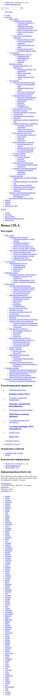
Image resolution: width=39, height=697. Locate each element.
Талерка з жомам (19, 153)
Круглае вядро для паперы (22, 109)
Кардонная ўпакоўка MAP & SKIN (21, 198)
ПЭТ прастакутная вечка (26, 92)
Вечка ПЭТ (21, 105)
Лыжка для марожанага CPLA (24, 280)
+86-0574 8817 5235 (12, 467)
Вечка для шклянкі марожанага (24, 74)
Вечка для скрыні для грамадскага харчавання (26, 130)
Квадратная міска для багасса (23, 142)
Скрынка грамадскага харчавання (25, 124)
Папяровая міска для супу (22, 54)
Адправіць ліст (6, 491)
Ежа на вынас (14, 81)
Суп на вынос (14, 53)
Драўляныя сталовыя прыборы (24, 187)
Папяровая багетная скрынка (23, 116)
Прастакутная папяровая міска (24, 82)
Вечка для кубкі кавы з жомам (24, 248)
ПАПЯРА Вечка (23, 107)
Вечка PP (20, 62)
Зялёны (7, 204)
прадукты (8, 17)
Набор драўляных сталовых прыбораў (22, 377)
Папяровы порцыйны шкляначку (25, 168)
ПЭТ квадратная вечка (25, 150)
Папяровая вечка (23, 58)
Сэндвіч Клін (18, 114)
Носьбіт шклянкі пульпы (26, 39)
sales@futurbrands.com (12, 4)
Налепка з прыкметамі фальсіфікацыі (22, 193)
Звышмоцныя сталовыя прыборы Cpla (22, 370)
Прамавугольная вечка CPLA (23, 289)
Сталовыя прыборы (16, 176)
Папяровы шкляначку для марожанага (22, 275)
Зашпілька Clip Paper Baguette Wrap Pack (23, 319)
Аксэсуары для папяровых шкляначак (22, 250)
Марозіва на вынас (15, 64)
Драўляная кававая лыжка (26, 51)
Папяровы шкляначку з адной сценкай (25, 24)
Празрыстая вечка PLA (25, 99)
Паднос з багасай (19, 155)
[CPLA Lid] (14, 432)
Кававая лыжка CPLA (25, 49)
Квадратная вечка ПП (25, 152)
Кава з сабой (13, 19)
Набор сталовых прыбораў (22, 185)
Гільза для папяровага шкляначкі (25, 254)
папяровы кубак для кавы (14, 453)
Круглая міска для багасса (22, 133)
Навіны (7, 200)
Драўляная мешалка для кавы (23, 256)
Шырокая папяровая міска (22, 96)
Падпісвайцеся (6, 483)
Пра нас (8, 202)
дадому (7, 15)
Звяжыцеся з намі (11, 206)
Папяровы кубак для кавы (22, 21)
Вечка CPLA (22, 60)
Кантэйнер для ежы (20, 110)
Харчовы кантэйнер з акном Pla (24, 112)
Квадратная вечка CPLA (26, 148)
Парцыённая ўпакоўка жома (23, 163)
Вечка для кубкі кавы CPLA (27, 30)
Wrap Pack (16, 118)
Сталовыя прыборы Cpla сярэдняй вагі (23, 372)
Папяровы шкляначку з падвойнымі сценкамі (25, 27)
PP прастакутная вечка (25, 94)
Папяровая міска (23, 56)
